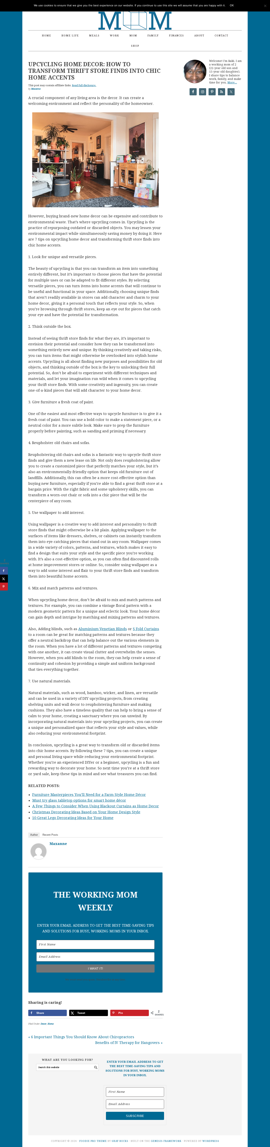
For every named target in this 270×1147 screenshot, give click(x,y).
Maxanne (58, 844)
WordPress (210, 1141)
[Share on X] (4, 579)
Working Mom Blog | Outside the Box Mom (135, 13)
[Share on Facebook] (4, 571)
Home (51, 1024)
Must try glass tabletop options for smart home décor (79, 800)
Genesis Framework (166, 1141)
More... (232, 82)
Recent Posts (50, 834)
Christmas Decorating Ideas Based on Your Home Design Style (86, 812)
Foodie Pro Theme (93, 1141)
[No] (265, 6)
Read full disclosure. (84, 85)
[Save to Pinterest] (4, 587)
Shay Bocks (120, 1141)
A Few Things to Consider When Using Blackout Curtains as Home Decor (95, 806)
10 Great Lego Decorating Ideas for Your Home (72, 818)
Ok (232, 5)
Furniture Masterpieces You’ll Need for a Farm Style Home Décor (89, 795)
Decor (43, 1024)
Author (34, 834)
